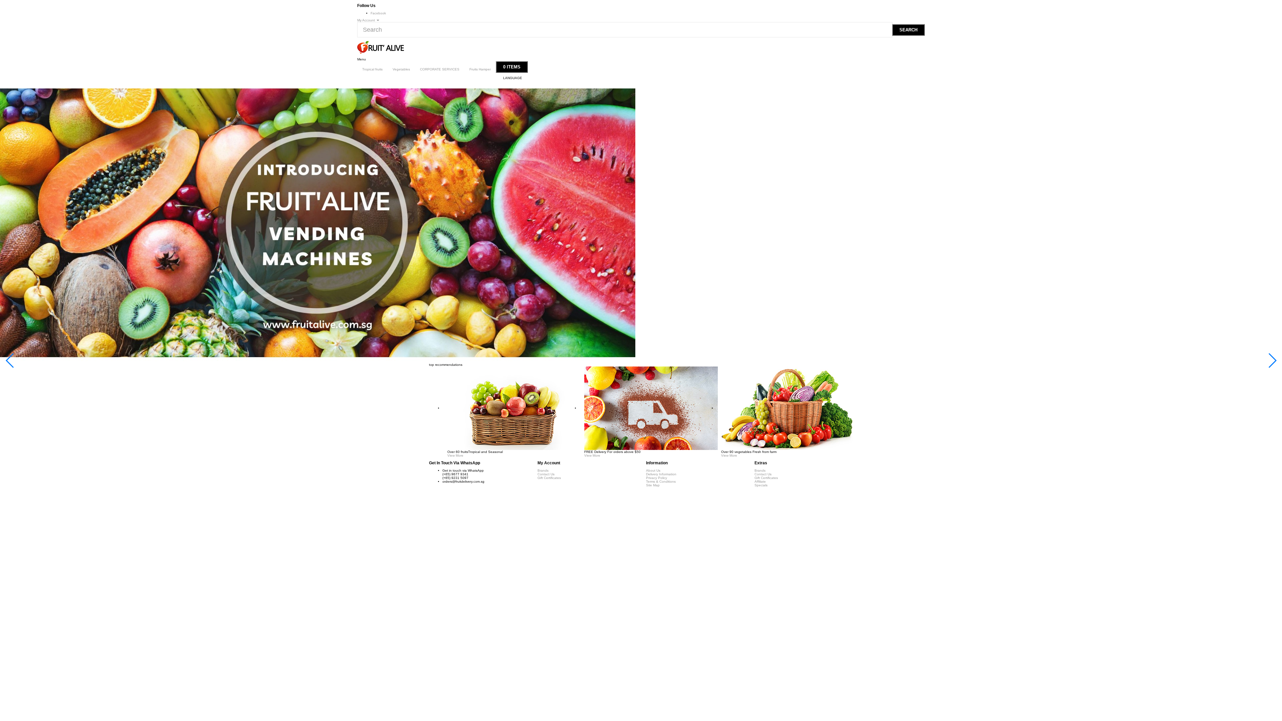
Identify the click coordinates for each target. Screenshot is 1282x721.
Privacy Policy (656, 478)
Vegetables (401, 69)
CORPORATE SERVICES (439, 69)
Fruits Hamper (480, 69)
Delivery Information (661, 474)
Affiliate (760, 481)
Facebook (378, 13)
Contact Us (546, 474)
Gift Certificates (549, 478)
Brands (543, 470)
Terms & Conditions (661, 481)
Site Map (653, 485)
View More (455, 455)
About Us (653, 470)
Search (908, 29)
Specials (761, 485)
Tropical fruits (372, 69)
